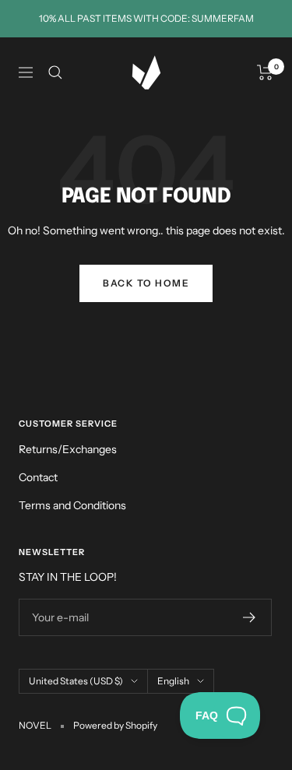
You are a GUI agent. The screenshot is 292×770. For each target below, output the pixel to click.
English (173, 681)
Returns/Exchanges (68, 449)
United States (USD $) (76, 681)
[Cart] (265, 72)
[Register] (249, 617)
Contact (38, 477)
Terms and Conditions (72, 505)
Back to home (146, 283)
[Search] (55, 72)
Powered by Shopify (115, 725)
